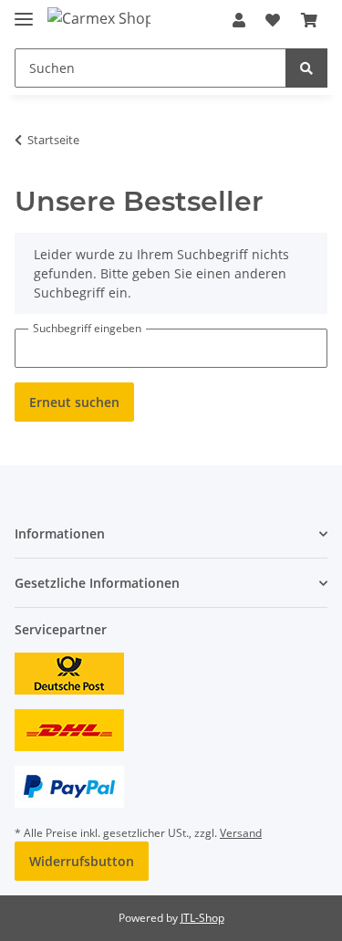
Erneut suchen (74, 402)
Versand (241, 833)
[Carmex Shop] (98, 18)
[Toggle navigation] (24, 11)
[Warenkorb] (309, 20)
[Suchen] (306, 68)
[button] (239, 20)
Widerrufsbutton (81, 861)
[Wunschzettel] (272, 20)
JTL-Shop (202, 917)
